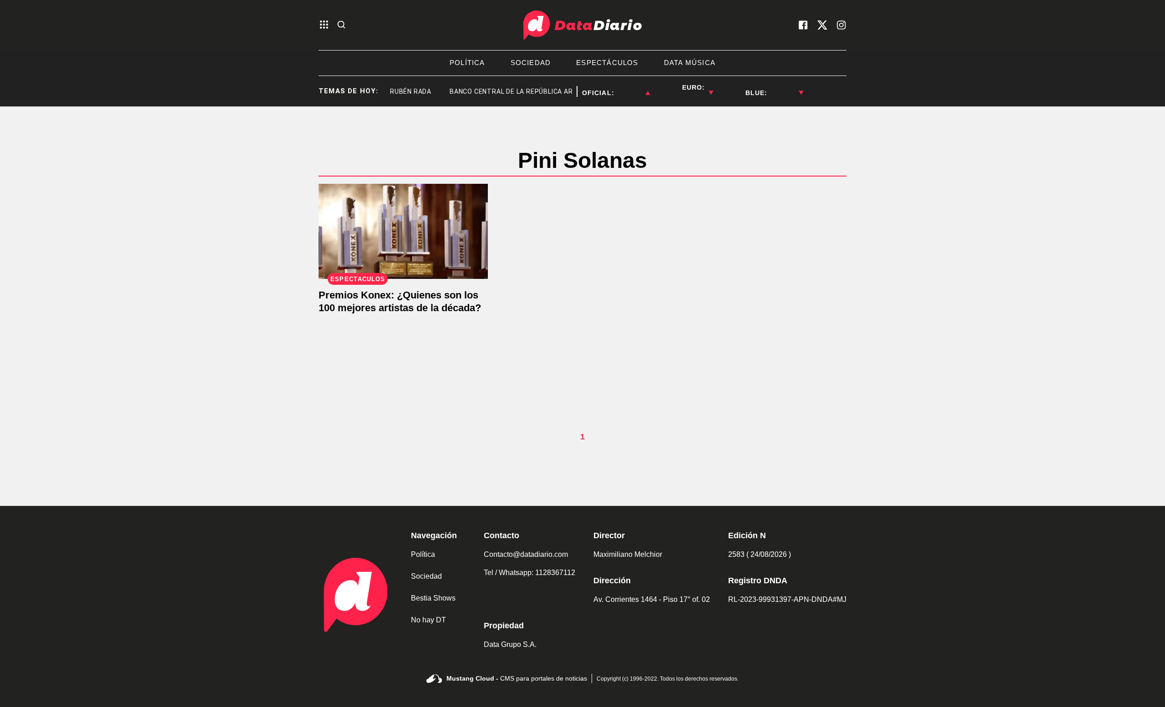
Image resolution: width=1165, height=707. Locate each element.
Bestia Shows (433, 598)
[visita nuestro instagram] (841, 25)
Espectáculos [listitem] (607, 62)
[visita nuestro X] (822, 25)
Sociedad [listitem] (531, 62)
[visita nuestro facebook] (803, 25)
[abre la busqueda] (341, 25)
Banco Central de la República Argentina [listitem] (516, 91)
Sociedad (426, 576)
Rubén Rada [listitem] (401, 91)
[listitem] (632, 87)
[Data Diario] (582, 25)
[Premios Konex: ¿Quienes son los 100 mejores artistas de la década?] (403, 231)
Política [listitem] (467, 62)
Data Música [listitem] (689, 62)
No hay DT (428, 620)
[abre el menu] (324, 25)
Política (423, 554)
